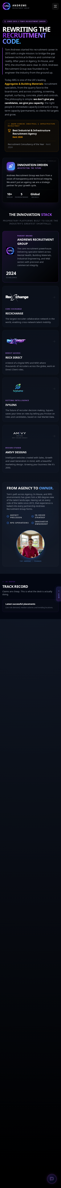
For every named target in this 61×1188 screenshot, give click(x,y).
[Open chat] (51, 1178)
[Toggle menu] (55, 6)
